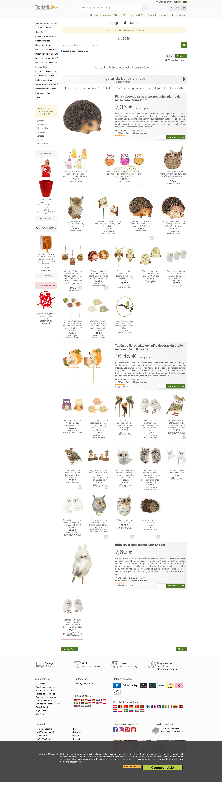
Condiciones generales (46, 687)
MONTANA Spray (43, 739)
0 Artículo (175, 7)
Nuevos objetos (47, 228)
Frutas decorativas (43, 80)
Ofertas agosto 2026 (132, 15)
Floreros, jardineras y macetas (46, 71)
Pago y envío (41, 710)
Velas (37, 97)
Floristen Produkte (44, 729)
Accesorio (42, 132)
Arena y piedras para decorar (46, 23)
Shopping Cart (165, 2)
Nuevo (165, 15)
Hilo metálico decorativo (45, 89)
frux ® (75, 729)
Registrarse (181, 2)
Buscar (182, 56)
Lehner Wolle (41, 735)
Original (41, 121)
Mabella (76, 735)
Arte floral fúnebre (43, 28)
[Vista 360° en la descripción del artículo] (152, 238)
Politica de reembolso (45, 694)
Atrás (170, 56)
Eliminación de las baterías (48, 704)
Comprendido (162, 767)
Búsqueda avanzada (176, 60)
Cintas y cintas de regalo (46, 36)
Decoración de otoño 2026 (46, 49)
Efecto (41, 136)
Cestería (39, 32)
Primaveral (43, 143)
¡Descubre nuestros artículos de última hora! (46, 318)
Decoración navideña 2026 (46, 58)
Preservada (43, 124)
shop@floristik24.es (85, 683)
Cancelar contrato (44, 700)
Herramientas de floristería (46, 84)
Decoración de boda (44, 45)
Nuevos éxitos (69, 649)
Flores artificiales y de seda (46, 75)
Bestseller (153, 15)
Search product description (75, 51)
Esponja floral (41, 67)
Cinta (40, 139)
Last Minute (179, 15)
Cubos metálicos (42, 41)
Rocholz (76, 739)
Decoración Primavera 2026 (46, 62)
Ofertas (181, 649)
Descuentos (41, 714)
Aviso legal (40, 684)
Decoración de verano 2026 (104, 15)
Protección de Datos (45, 690)
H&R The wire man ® (45, 732)
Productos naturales (44, 93)
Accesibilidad (42, 707)
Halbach (77, 732)
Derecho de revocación (46, 697)
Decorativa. (43, 128)
